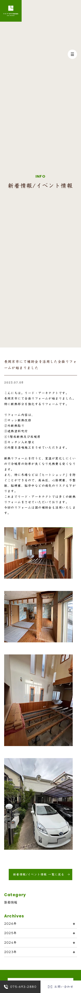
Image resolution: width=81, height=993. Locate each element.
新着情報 (10, 902)
